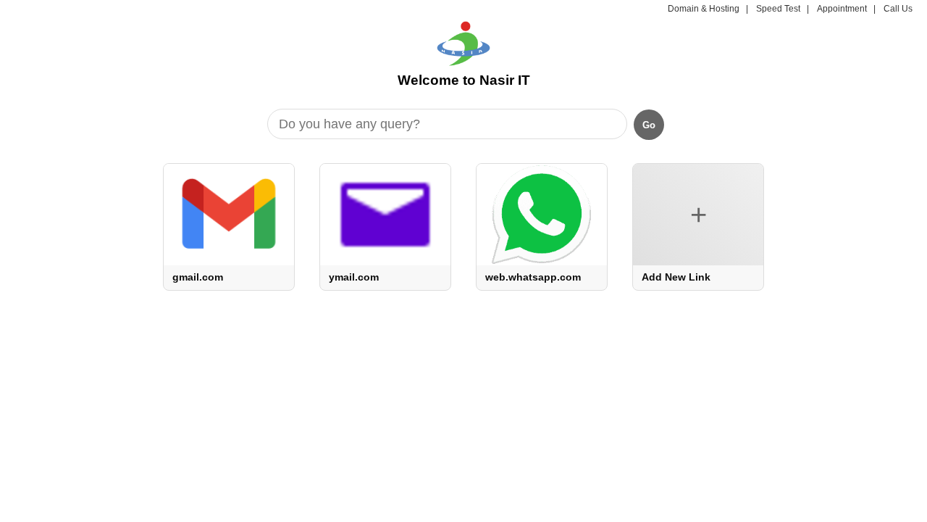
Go (648, 125)
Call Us (898, 9)
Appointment (842, 9)
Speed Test (778, 9)
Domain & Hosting (703, 9)
